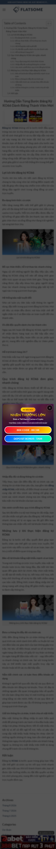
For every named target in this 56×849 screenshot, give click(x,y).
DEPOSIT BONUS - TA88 (28, 438)
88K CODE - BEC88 (28, 430)
